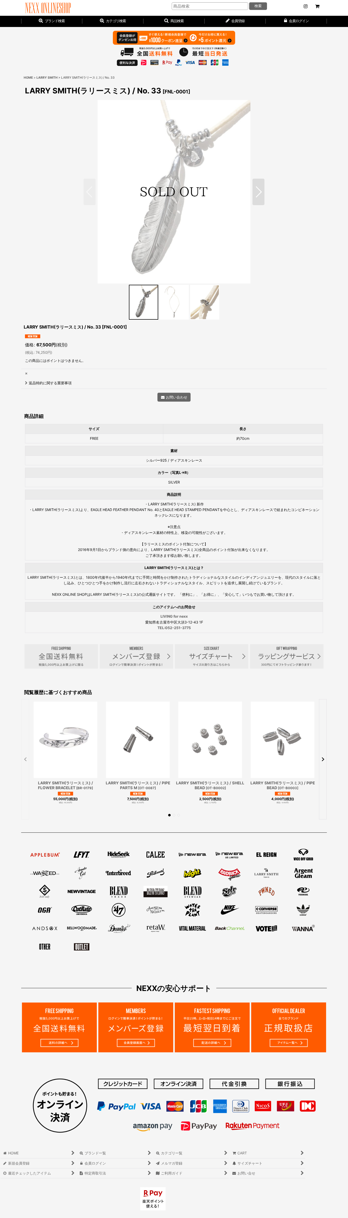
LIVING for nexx (174, 616)
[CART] (317, 6)
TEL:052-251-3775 (174, 628)
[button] (174, 21)
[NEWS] (305, 6)
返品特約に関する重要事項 (50, 383)
